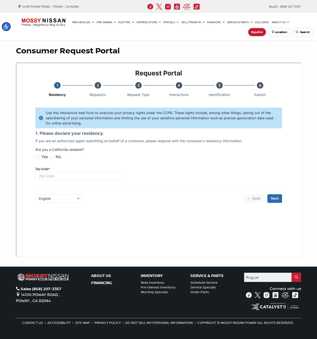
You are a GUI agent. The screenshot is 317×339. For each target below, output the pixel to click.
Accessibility (59, 322)
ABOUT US (101, 276)
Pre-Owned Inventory (158, 287)
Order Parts (199, 292)
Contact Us (33, 322)
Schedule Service (204, 282)
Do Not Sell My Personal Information (159, 322)
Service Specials (203, 287)
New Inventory (152, 282)
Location (281, 32)
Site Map (83, 322)
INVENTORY (152, 276)
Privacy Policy (108, 322)
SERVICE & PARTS (207, 276)
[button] (6, 26)
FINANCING (101, 283)
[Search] (296, 277)
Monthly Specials (154, 292)
